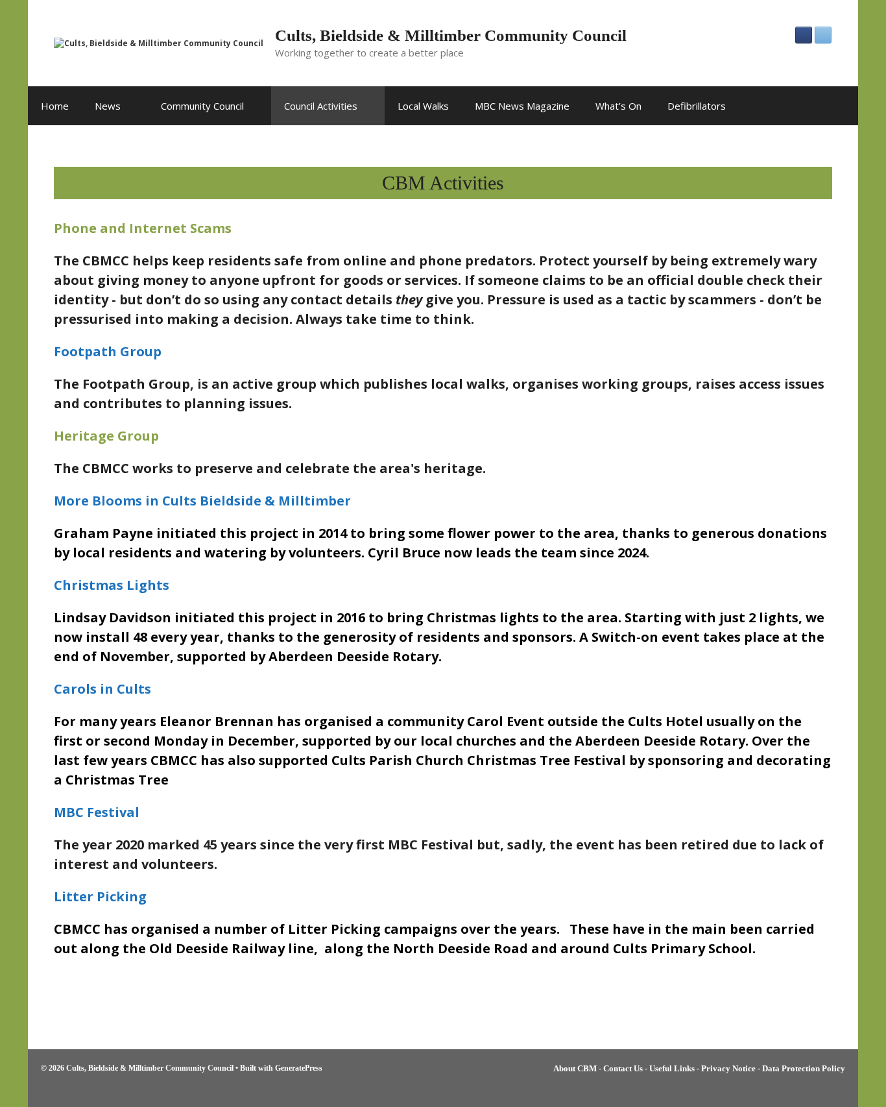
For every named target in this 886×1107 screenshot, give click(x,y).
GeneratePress (298, 1068)
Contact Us (623, 1068)
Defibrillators (696, 105)
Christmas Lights (111, 585)
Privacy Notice (728, 1068)
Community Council (202, 105)
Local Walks (423, 105)
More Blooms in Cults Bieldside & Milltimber (202, 500)
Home (55, 105)
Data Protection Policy (803, 1068)
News (108, 105)
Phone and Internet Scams (143, 228)
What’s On (618, 105)
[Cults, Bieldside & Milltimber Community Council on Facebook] (803, 35)
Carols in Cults (102, 689)
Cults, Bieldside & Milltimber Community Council (451, 35)
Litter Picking (100, 896)
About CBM (575, 1068)
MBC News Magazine (522, 105)
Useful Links (672, 1068)
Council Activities (320, 105)
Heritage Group (106, 435)
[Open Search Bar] (839, 105)
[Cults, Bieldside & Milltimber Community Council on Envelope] (823, 35)
